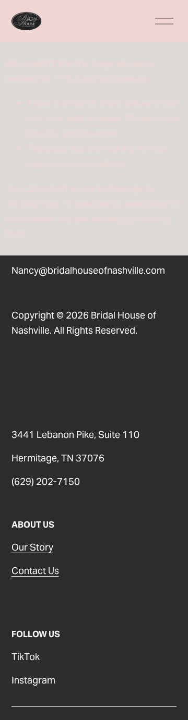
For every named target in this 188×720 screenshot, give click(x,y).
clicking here (33, 204)
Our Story (32, 547)
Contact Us (35, 571)
